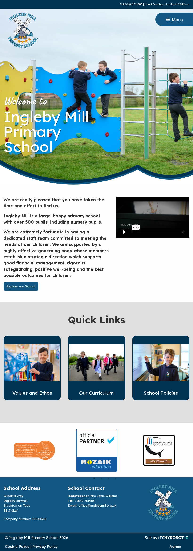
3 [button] (108, 478)
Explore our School (21, 286)
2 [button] (101, 478)
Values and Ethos (32, 393)
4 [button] (115, 478)
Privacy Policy (45, 546)
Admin (175, 546)
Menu (177, 19)
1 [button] (94, 478)
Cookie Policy (17, 546)
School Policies (161, 393)
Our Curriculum (96, 393)
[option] (35, 450)
